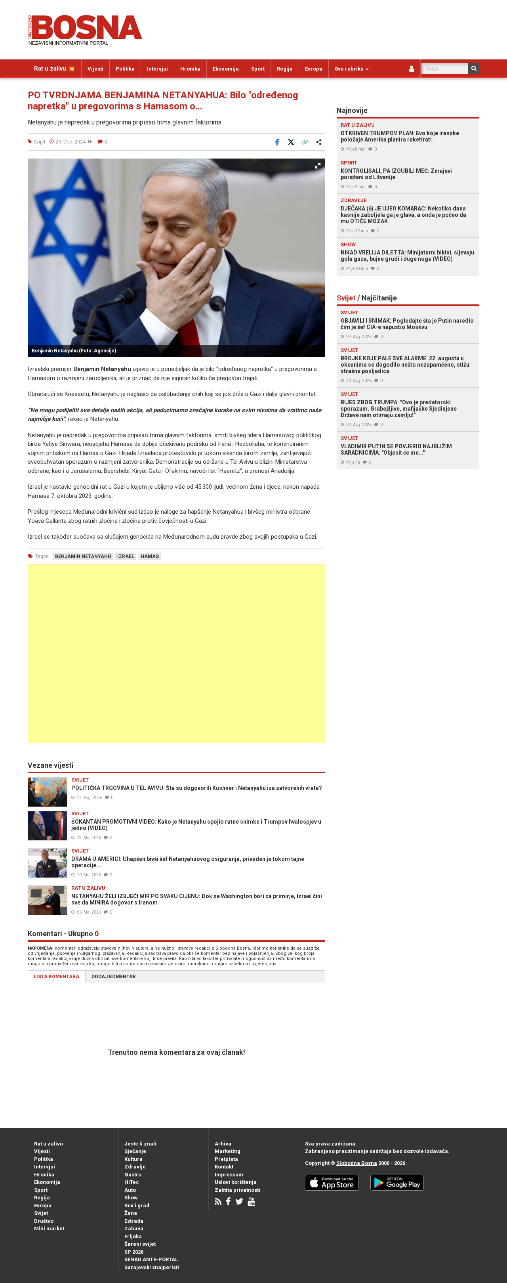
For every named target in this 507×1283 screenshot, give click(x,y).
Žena (130, 1213)
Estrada (133, 1221)
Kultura (133, 1159)
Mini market (49, 1228)
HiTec (131, 1182)
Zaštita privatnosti (237, 1190)
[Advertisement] (176, 653)
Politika (125, 69)
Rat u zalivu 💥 (54, 68)
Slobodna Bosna (356, 1163)
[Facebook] (228, 1202)
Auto (130, 1190)
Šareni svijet (140, 1244)
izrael (125, 556)
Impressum (229, 1175)
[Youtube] (251, 1202)
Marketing (227, 1151)
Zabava (133, 1228)
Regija (285, 69)
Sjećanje (135, 1151)
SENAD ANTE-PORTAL (151, 1259)
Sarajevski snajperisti (151, 1267)
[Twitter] (239, 1202)
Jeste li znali (140, 1144)
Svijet (41, 1213)
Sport (258, 69)
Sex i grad (136, 1205)
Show (131, 1198)
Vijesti (95, 69)
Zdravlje (135, 1167)
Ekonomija (226, 69)
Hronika (190, 69)
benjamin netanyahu (83, 556)
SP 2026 (133, 1252)
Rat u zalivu (48, 1144)
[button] (317, 165)
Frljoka (133, 1236)
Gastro (132, 1175)
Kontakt (224, 1167)
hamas (150, 556)
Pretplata (226, 1159)
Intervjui (157, 69)
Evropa (313, 69)
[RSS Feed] (218, 1202)
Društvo (43, 1221)
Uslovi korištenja (236, 1182)
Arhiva (223, 1144)
